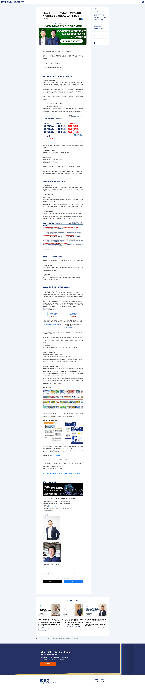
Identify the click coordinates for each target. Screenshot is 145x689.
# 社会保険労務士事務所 (61, 573)
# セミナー (96, 17)
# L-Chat (95, 10)
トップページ (38, 638)
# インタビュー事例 (103, 17)
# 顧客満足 (52, 573)
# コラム (104, 15)
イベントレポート (101, 35)
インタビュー (96, 35)
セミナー (96, 683)
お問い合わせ (102, 683)
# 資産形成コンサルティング (98, 28)
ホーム (97, 681)
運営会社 (103, 681)
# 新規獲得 (46, 573)
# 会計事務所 (96, 21)
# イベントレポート (72, 573)
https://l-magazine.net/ (56, 455)
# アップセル (101, 10)
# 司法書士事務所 (97, 26)
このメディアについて (94, 684)
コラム (106, 35)
